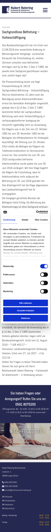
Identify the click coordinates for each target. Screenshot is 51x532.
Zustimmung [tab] (9, 219)
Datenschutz (9, 508)
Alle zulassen (25, 303)
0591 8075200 (10, 482)
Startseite (8, 496)
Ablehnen (25, 318)
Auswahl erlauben (25, 310)
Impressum (8, 504)
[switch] (44, 274)
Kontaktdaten (9, 500)
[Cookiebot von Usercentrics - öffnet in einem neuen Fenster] (36, 212)
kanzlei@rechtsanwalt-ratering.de (17, 490)
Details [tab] (25, 219)
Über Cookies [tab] (41, 219)
